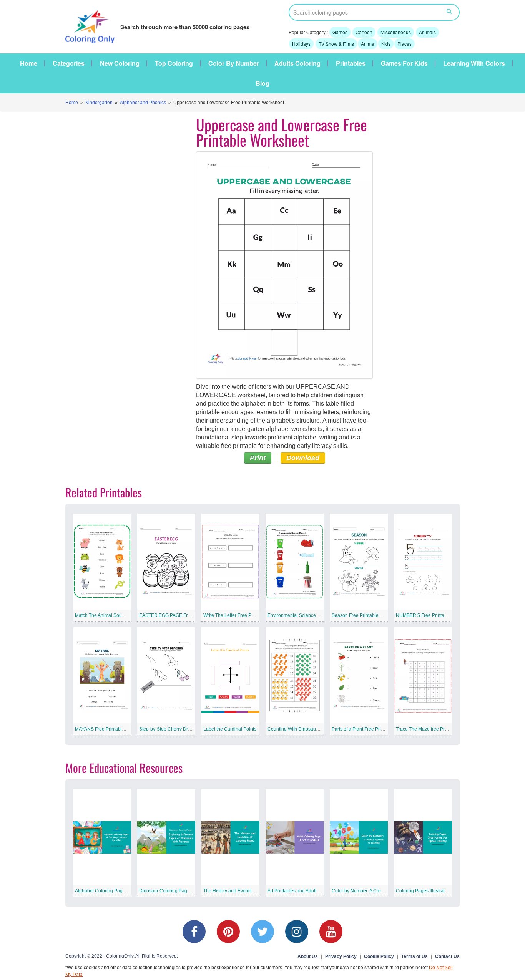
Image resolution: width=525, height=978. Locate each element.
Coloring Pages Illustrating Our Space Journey (444, 890)
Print (258, 458)
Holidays (301, 43)
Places (404, 43)
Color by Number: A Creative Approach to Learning (384, 890)
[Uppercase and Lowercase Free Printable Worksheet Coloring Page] (284, 265)
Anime (367, 43)
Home (28, 63)
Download (302, 458)
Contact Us (447, 956)
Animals (427, 32)
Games (339, 32)
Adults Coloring (297, 63)
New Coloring (120, 63)
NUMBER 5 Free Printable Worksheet (435, 615)
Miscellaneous (395, 32)
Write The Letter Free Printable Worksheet (247, 615)
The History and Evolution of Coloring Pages (249, 890)
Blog (262, 83)
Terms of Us (414, 956)
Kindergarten (99, 102)
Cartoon (364, 32)
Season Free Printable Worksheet (367, 615)
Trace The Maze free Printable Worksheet (439, 729)
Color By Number (233, 63)
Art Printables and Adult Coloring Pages (308, 890)
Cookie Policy (379, 956)
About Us (307, 956)
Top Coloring (174, 63)
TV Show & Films (336, 43)
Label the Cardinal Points (229, 729)
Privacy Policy (341, 956)
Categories (69, 63)
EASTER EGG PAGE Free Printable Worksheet (187, 615)
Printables (351, 63)
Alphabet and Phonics (143, 102)
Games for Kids (404, 63)
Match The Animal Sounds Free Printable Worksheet (129, 615)
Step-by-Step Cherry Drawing (170, 729)
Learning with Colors (474, 63)
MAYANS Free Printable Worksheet (111, 729)
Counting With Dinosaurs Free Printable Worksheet (320, 729)
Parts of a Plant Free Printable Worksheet (374, 729)
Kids (385, 43)
